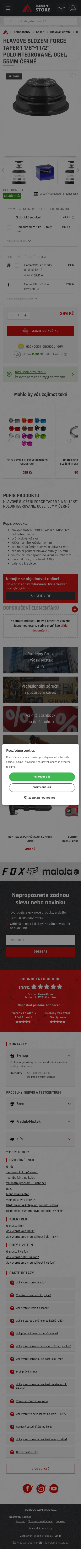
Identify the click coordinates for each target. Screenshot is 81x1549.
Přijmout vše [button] (42, 776)
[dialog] (40, 774)
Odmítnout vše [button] (42, 787)
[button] (41, 797)
